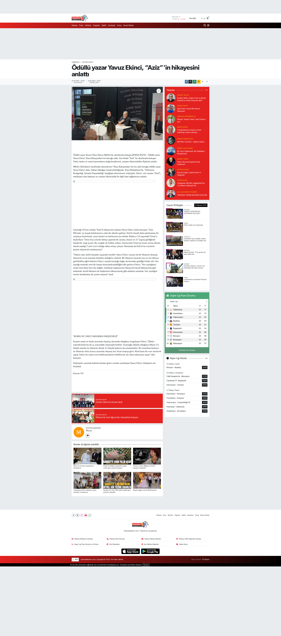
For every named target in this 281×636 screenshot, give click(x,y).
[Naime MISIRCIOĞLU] (171, 140)
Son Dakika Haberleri (151, 544)
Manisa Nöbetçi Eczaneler (83, 539)
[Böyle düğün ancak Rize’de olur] (147, 480)
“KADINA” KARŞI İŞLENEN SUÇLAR (192, 195)
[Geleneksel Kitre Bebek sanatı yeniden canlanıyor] (87, 480)
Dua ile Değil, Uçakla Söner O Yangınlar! (189, 174)
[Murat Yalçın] (171, 98)
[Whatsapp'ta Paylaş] (194, 82)
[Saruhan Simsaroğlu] (171, 119)
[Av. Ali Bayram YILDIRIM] (171, 193)
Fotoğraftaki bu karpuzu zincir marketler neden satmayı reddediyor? (189, 131)
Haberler (75, 62)
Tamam (146, 565)
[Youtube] (85, 515)
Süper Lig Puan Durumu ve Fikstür (86, 544)
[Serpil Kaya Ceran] (171, 151)
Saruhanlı (111, 25)
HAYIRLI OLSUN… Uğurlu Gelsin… (191, 142)
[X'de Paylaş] (190, 82)
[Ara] (205, 25)
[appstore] (131, 551)
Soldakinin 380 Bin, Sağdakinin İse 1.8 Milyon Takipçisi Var (191, 184)
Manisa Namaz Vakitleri (152, 539)
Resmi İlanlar (128, 25)
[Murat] (79, 432)
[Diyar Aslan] (171, 183)
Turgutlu (96, 25)
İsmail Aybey (182, 106)
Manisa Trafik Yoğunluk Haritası (190, 539)
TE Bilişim (205, 559)
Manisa (74, 25)
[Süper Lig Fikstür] (206, 358)
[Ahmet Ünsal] (171, 162)
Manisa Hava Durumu (117, 539)
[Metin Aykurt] (171, 172)
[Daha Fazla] (199, 82)
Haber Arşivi (183, 544)
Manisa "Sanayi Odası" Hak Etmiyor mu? (191, 120)
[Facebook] (73, 515)
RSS (76, 559)
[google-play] (150, 551)
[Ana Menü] (207, 25)
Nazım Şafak (182, 127)
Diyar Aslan (182, 180)
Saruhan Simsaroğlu (186, 116)
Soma (119, 25)
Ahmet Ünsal (183, 159)
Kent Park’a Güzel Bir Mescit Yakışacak (188, 110)
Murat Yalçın (183, 95)
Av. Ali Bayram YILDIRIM (187, 192)
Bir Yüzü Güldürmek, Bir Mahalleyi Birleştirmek (191, 152)
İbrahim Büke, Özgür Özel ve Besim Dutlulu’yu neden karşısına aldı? (191, 99)
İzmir (81, 25)
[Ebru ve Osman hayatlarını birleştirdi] (87, 456)
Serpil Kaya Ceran (185, 148)
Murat (89, 431)
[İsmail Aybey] (171, 108)
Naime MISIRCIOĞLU (185, 139)
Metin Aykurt (183, 170)
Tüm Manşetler (114, 544)
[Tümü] (206, 90)
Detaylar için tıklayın (187, 350)
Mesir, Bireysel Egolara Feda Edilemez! (188, 163)
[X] (77, 515)
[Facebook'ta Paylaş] (186, 82)
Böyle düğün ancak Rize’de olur (145, 490)
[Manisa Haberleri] (80, 18)
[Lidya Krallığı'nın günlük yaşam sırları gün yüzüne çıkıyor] (117, 456)
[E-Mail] (88, 435)
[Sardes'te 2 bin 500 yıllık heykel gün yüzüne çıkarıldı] (117, 480)
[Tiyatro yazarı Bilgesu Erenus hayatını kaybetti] (147, 456)
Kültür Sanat (87, 62)
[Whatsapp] (90, 515)
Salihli (104, 25)
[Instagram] (81, 515)
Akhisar (88, 25)
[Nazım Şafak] (171, 130)
